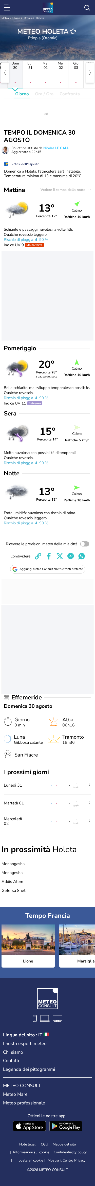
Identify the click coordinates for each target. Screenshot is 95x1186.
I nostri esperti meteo (25, 1043)
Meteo (5, 18)
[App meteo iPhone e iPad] (29, 1126)
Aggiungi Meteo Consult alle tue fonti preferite (51, 569)
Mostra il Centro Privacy (66, 1160)
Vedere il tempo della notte (63, 189)
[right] (90, 72)
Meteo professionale (24, 1103)
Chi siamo (13, 1052)
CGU (44, 1144)
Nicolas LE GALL (56, 148)
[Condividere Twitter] (59, 556)
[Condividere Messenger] (70, 556)
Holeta (40, 18)
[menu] (8, 8)
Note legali (27, 1144)
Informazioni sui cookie (31, 1152)
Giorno (22, 94)
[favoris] (73, 31)
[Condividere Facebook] (49, 556)
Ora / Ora (44, 94)
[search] (87, 8)
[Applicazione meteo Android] (65, 1126)
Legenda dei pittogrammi (29, 1069)
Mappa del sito (64, 1144)
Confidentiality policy (70, 1152)
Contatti (11, 1061)
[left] (5, 72)
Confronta (70, 94)
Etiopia (16, 18)
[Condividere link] (38, 556)
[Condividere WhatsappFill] (81, 556)
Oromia (28, 18)
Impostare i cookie (28, 1160)
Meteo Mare (15, 1094)
